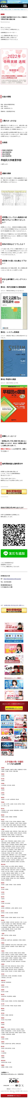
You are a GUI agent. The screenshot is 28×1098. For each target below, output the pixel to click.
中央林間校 (4, 874)
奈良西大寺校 (4, 975)
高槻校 (23, 952)
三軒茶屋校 (11, 844)
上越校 (6, 884)
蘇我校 (22, 836)
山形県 (2, 793)
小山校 (7, 810)
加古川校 (11, 967)
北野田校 (20, 959)
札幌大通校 (15, 771)
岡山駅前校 (9, 996)
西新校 (3, 1030)
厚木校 (3, 866)
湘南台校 (8, 873)
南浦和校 (12, 823)
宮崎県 (2, 1056)
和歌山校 (3, 982)
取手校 (19, 804)
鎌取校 (13, 836)
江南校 (3, 929)
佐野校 (21, 810)
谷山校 (9, 1062)
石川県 (2, 892)
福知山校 (3, 948)
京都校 (3, 944)
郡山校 (17, 799)
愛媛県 (2, 1018)
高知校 (3, 1024)
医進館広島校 (21, 1001)
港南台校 (7, 869)
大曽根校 (11, 925)
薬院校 (20, 1032)
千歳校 (6, 771)
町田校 (19, 841)
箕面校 (15, 956)
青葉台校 (22, 868)
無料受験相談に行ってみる (14, 708)
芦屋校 (3, 967)
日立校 (15, 804)
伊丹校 (22, 966)
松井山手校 (13, 944)
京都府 (2, 943)
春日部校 (3, 823)
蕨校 (8, 826)
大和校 (18, 868)
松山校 (3, 1019)
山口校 (3, 1005)
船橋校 (11, 833)
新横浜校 (21, 866)
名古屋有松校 (4, 930)
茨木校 (3, 956)
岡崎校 (7, 922)
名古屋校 (3, 922)
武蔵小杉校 (12, 869)
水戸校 (7, 804)
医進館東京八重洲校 (14, 861)
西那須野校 (16, 810)
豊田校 (24, 923)
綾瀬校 (15, 858)
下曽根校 (3, 1034)
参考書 (6, 605)
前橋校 (10, 816)
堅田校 (24, 940)
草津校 (20, 940)
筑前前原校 (8, 1034)
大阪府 (2, 951)
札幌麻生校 (20, 769)
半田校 (6, 925)
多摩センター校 (20, 851)
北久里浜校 (13, 874)
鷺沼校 (7, 878)
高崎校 (3, 816)
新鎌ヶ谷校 (24, 831)
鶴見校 (12, 873)
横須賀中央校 (13, 868)
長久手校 (20, 925)
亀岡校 (20, 946)
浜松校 (6, 917)
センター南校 (21, 873)
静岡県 (2, 915)
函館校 (3, 771)
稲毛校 (12, 834)
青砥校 (23, 856)
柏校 (11, 831)
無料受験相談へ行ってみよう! (14, 1095)
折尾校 (24, 1032)
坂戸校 (15, 826)
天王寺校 (11, 952)
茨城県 (2, 802)
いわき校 (7, 799)
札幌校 (3, 769)
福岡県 (2, 1027)
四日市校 (6, 935)
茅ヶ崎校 (3, 878)
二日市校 (14, 1030)
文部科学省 (20, 1074)
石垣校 (10, 1067)
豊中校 (3, 954)
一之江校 (7, 858)
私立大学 (15, 605)
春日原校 (19, 1030)
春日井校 (17, 922)
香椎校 (22, 1029)
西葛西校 (13, 842)
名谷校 (23, 971)
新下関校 (7, 1005)
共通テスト (21, 605)
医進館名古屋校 (11, 930)
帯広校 (10, 771)
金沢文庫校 (21, 871)
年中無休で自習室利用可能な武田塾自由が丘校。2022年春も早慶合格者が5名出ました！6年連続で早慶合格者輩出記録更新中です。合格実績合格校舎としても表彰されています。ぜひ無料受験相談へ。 (14, 81)
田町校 (17, 842)
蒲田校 (3, 858)
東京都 (2, 839)
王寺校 (9, 975)
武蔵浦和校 (20, 826)
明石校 (18, 966)
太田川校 (12, 922)
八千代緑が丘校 (18, 834)
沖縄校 (6, 1067)
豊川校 (11, 929)
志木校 (7, 823)
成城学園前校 (8, 846)
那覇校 (3, 1067)
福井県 (2, 897)
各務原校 (16, 912)
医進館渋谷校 (18, 856)
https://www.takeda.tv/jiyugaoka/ (12, 579)
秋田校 (3, 790)
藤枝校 (14, 917)
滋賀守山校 (9, 940)
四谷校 (3, 844)
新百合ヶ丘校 (19, 874)
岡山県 (2, 994)
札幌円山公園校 (13, 769)
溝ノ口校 (7, 871)
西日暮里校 (24, 854)
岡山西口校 (4, 996)
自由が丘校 (18, 846)
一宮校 (3, 925)
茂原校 (8, 834)
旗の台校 (12, 856)
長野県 (2, 906)
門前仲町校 (10, 841)
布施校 (20, 958)
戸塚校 (11, 871)
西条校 (10, 1001)
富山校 (3, 889)
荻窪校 (6, 844)
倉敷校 (14, 996)
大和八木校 (9, 977)
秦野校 (16, 873)
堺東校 (15, 952)
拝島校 (8, 853)
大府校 (17, 927)
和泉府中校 (15, 959)
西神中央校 (10, 969)
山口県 (2, 1004)
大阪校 (3, 952)
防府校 (19, 1005)
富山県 (2, 887)
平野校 (6, 952)
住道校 (16, 954)
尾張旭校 (22, 927)
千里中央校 (7, 956)
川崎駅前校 (22, 878)
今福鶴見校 (15, 958)
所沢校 (14, 821)
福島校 (3, 799)
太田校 (6, 816)
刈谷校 (3, 923)
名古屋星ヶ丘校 (8, 923)
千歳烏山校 (4, 853)
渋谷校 (6, 849)
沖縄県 (2, 1065)
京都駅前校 (7, 944)
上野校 (15, 849)
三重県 (2, 933)
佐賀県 (2, 1037)
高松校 (3, 1015)
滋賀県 (2, 938)
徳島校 (3, 1010)
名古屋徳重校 (4, 927)
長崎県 (2, 1042)
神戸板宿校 (16, 967)
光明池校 (8, 961)
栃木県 (2, 808)
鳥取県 (2, 985)
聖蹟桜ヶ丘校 (21, 849)
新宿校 (8, 842)
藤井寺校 (18, 961)
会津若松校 (12, 799)
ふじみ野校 (4, 826)
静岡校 (3, 917)
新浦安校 (7, 831)
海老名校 (3, 876)
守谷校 (23, 804)
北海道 (2, 767)
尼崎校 (19, 971)
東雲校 (7, 861)
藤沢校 (16, 866)
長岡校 (10, 884)
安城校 (9, 927)
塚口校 (6, 971)
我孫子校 (18, 836)
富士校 (18, 917)
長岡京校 (7, 946)
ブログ (2, 14)
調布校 (23, 846)
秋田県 (2, 788)
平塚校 (7, 868)
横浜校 (6, 866)
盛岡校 (3, 780)
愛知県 (2, 920)
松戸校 (7, 833)
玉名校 (13, 1048)
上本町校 (12, 954)
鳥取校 (3, 987)
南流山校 (20, 833)
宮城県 (2, 783)
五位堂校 (20, 975)
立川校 (23, 841)
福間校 (13, 1034)
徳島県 (2, 1008)
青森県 (2, 774)
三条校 (14, 884)
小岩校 (3, 849)
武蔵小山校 (4, 851)
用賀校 (20, 853)
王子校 (11, 858)
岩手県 (2, 778)
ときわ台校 (24, 858)
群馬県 (2, 815)
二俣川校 (3, 873)
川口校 (10, 821)
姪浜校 (23, 1030)
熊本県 (2, 1046)
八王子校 (22, 842)
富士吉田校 (7, 903)
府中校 (12, 853)
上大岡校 (16, 871)
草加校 (20, 823)
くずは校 (10, 959)
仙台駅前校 (4, 785)
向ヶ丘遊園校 (22, 869)
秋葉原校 (3, 856)
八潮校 (25, 826)
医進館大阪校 (4, 959)
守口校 (3, 958)
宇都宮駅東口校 (5, 812)
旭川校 (25, 769)
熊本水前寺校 (8, 1048)
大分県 (2, 1051)
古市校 (24, 958)
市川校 (3, 831)
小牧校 (15, 925)
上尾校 (16, 823)
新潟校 (3, 884)
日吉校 (17, 869)
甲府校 (3, 903)
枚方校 (19, 952)
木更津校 (24, 833)
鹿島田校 (13, 876)
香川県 (2, 1013)
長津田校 (8, 876)
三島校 (22, 917)
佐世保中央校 (8, 1043)
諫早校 (13, 1043)
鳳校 (12, 956)
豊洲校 (19, 858)
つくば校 (3, 804)
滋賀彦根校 (15, 940)
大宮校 (6, 821)
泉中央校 (9, 785)
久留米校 (18, 1029)
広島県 (2, 999)
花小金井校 (22, 861)
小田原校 (3, 868)
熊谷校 (3, 821)
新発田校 (19, 884)
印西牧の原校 (4, 836)
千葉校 (19, 831)
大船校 (17, 876)
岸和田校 (21, 954)
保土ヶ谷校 (16, 878)
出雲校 (6, 991)
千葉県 (2, 829)
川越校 (23, 821)
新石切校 (3, 961)
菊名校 (3, 880)
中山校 (3, 871)
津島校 (19, 929)
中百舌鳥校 (23, 961)
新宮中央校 (11, 1032)
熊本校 (3, 1048)
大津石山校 (4, 940)
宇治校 (16, 946)
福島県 (2, 797)
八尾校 (25, 954)
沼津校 (10, 917)
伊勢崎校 (15, 816)
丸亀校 (6, 1015)
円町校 (3, 946)
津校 (2, 935)
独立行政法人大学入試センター (9, 1074)
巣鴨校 (3, 846)
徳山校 (15, 1005)
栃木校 (11, 810)
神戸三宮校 (7, 966)
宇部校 (11, 1005)
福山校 (6, 1001)
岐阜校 (3, 912)
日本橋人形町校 (5, 854)
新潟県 (2, 883)
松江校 (3, 991)
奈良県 (2, 974)
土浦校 (11, 804)
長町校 (13, 785)
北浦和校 (24, 823)
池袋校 (15, 841)
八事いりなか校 (23, 922)
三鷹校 (7, 856)
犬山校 (15, 929)
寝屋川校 (7, 954)
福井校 (3, 898)
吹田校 (19, 956)
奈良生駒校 (14, 975)
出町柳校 (12, 946)
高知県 (2, 1022)
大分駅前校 (4, 1053)
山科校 (25, 944)
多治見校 (11, 912)
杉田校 (11, 878)
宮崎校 (3, 1057)
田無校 (14, 851)
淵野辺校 (22, 876)
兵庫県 (2, 964)
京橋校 (10, 958)
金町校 (25, 844)
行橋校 (6, 1032)
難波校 (6, 958)
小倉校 (8, 1029)
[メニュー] (25, 6)
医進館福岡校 (8, 1030)
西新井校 (3, 861)
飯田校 (16, 908)
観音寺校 (11, 1015)
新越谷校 (19, 821)
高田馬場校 (4, 842)
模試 (9, 605)
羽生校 (11, 826)
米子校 (6, 987)
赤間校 (16, 1032)
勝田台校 (3, 833)
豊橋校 (14, 923)
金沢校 (3, 894)
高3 (12, 605)
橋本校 (3, 869)
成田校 (15, 833)
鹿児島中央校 (4, 1062)
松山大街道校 (8, 1019)
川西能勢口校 (20, 969)
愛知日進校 (19, 923)
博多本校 (13, 1029)
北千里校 (13, 961)
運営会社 (8, 1088)
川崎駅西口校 (8, 880)
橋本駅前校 (8, 982)
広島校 (3, 1001)
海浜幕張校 (4, 834)
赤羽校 (13, 846)
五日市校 (15, 1001)
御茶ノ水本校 (4, 841)
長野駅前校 (7, 908)
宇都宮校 (3, 810)
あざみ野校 (11, 866)
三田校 (21, 967)
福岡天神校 (4, 1029)
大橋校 (3, 1032)
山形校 (3, 794)
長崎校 (3, 1043)
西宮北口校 (13, 966)
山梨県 (2, 901)
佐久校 (20, 908)
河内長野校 (24, 956)
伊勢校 (10, 935)
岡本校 (3, 971)
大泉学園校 (9, 851)
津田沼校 (15, 831)
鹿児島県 (3, 1060)
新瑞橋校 (7, 929)
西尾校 (13, 927)
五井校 (9, 836)
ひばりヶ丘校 (18, 854)
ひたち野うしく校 (5, 805)
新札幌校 (7, 769)
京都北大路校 (19, 944)
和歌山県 (3, 980)
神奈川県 (3, 864)
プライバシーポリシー (16, 1088)
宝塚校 (6, 967)
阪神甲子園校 (4, 969)
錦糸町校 (17, 844)
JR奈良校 (4, 977)
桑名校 (14, 935)
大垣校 (6, 912)
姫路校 (3, 966)
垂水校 (10, 971)
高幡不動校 (11, 854)
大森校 (16, 853)
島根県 (2, 990)
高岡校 (6, 889)
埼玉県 (2, 819)
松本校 (3, 908)
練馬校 (21, 844)
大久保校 (15, 971)
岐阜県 (2, 911)
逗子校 (8, 874)
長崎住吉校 (18, 1043)
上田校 (12, 908)
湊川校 (15, 969)
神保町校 (11, 849)
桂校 (24, 946)
